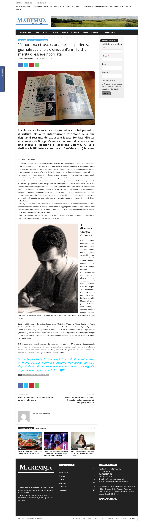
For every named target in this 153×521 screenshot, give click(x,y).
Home (19, 38)
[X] (132, 13)
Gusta (55, 32)
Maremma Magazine (23, 6)
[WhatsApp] (37, 65)
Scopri (46, 32)
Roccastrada (63, 490)
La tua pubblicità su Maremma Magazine (97, 6)
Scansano (62, 483)
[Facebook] (124, 13)
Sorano (61, 469)
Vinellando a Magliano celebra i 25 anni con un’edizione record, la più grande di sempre (56, 453)
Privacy (18, 10)
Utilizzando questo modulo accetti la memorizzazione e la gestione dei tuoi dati (112, 86)
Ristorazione (22, 448)
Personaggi (43, 40)
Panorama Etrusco (42, 374)
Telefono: (105, 56)
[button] (134, 32)
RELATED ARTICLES (26, 428)
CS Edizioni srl (37, 6)
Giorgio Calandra (29, 374)
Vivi (37, 32)
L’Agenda (75, 32)
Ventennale (118, 6)
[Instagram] (128, 13)
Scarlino (61, 480)
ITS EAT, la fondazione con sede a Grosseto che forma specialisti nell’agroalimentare (79, 400)
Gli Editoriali (26, 32)
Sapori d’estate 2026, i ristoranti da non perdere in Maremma (30, 452)
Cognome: (106, 72)
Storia (36, 40)
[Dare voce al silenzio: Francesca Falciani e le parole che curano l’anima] (83, 441)
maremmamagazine (26, 58)
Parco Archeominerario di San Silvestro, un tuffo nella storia (36, 398)
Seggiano (62, 476)
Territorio (110, 32)
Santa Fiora (63, 487)
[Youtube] (135, 13)
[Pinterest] (31, 65)
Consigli (95, 32)
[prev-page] (90, 428)
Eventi (65, 32)
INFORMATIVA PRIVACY (108, 499)
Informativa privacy (108, 80)
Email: (104, 48)
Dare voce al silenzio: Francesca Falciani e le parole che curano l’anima (82, 453)
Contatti (128, 6)
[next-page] (93, 428)
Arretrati (69, 6)
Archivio (78, 6)
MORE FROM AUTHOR (42, 428)
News (85, 32)
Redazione (48, 6)
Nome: (104, 64)
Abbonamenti (59, 6)
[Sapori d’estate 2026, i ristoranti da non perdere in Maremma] (30, 441)
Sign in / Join (41, 3)
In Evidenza (27, 38)
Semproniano (63, 472)
